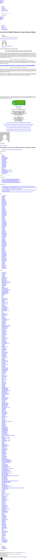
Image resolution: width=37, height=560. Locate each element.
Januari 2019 (4, 320)
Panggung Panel (4, 485)
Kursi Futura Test (4, 381)
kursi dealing (4, 375)
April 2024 (3, 273)
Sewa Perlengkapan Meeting (6, 535)
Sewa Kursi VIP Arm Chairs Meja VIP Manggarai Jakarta (11, 233)
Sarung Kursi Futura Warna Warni (7, 514)
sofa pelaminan (4, 556)
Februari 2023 (4, 285)
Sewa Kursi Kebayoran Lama (6, 525)
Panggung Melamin (5, 483)
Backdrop (3, 330)
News (3, 7)
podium (3, 496)
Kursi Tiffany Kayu (5, 422)
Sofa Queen (4, 558)
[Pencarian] (9, 229)
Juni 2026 (3, 251)
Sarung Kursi (4, 512)
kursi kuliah (3, 385)
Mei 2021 (3, 303)
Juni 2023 (3, 282)
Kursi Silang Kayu (5, 411)
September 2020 (4, 310)
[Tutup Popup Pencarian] (2, 14)
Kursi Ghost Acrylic (5, 382)
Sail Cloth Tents (4, 508)
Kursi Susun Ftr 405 (5, 414)
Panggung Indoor (4, 482)
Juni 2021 (3, 302)
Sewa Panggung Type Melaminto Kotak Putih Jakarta (10, 534)
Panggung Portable (5, 486)
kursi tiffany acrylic (5, 421)
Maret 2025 (3, 263)
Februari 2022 (4, 295)
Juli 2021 (3, 301)
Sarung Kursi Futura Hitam (6, 513)
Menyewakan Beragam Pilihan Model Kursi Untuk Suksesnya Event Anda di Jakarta (21, 240)
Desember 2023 (4, 276)
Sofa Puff (3, 557)
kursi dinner (4, 376)
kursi (2, 365)
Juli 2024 (3, 270)
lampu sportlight (4, 433)
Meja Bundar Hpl (4, 445)
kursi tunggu (4, 426)
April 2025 (3, 262)
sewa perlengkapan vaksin (6, 536)
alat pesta (4, 36)
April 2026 (3, 253)
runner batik (4, 507)
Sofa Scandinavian (5, 559)
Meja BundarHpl (4, 446)
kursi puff (3, 401)
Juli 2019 (3, 316)
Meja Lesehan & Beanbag (6, 461)
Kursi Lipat (3, 389)
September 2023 (4, 279)
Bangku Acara (4, 332)
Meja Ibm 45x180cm (5, 451)
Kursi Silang (4, 218)
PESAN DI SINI (4, 9)
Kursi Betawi (4, 372)
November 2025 (4, 257)
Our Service (4, 223)
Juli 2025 (3, 260)
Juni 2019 (3, 317)
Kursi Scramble (4, 217)
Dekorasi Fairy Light (5, 344)
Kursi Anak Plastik (5, 212)
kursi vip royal (4, 431)
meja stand (3, 469)
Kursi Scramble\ (4, 409)
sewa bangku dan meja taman (6, 516)
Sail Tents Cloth (4, 510)
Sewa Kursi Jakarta (5, 10)
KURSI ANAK (4, 369)
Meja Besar (3, 438)
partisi (3, 490)
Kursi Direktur (4, 214)
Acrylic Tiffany (4, 326)
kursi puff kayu (4, 402)
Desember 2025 (4, 256)
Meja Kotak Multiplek (5, 457)
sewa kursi (3, 517)
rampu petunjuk (4, 502)
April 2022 (3, 293)
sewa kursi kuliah (4, 526)
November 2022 (4, 288)
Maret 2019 (3, 319)
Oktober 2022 (4, 289)
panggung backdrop (5, 481)
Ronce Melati (4, 504)
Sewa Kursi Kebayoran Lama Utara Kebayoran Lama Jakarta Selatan (17, 65)
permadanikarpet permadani (6, 494)
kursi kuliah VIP (4, 387)
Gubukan (3, 355)
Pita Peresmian (4, 495)
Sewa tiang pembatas (5, 542)
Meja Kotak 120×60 (5, 456)
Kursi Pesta (3, 398)
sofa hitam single (4, 551)
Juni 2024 (3, 271)
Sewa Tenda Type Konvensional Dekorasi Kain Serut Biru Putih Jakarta (13, 541)
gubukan (3, 354)
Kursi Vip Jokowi (4, 429)
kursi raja (3, 405)
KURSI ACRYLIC (5, 211)
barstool (3, 340)
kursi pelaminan (4, 395)
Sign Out (3, 547)
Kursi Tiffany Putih (5, 423)
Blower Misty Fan (4, 342)
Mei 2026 (3, 252)
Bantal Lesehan (4, 338)
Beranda (3, 6)
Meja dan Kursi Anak (5, 447)
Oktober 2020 (4, 309)
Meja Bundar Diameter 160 (6, 444)
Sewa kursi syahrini (5, 528)
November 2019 (4, 312)
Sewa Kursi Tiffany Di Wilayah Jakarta (16, 242)
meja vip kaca (4, 473)
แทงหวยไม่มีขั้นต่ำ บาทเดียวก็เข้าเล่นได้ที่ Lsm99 (10, 241)
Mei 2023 (4, 40)
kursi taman (3, 416)
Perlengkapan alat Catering (6, 492)
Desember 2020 (4, 307)
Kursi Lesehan (4, 388)
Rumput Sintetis (4, 506)
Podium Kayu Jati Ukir (5, 499)
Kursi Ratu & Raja (5, 406)
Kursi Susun (4, 413)
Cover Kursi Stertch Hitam (6, 343)
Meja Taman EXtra (5, 470)
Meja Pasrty (4, 464)
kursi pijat (3, 399)
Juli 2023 (3, 281)
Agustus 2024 (4, 269)
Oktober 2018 (4, 322)
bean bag (3, 341)
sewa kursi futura (4, 521)
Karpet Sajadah (4, 364)
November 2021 (4, 297)
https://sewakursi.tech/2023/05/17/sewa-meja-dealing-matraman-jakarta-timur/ (18, 181)
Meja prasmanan (4, 465)
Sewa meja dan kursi (5, 530)
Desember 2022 (4, 287)
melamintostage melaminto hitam (7, 475)
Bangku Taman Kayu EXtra (6, 335)
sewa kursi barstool (5, 519)
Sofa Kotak (3, 552)
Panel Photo (4, 479)
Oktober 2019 (4, 313)
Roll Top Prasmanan (5, 503)
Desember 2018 (4, 321)
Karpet (3, 358)
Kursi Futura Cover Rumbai (6, 379)
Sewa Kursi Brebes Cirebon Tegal (7, 225)
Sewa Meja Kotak (4, 532)
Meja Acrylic (4, 435)
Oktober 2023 (4, 278)
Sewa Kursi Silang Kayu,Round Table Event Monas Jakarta (11, 235)
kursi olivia (3, 391)
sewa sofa (3, 537)
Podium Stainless (4, 500)
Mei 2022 (3, 292)
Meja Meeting (4, 462)
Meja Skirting (4, 468)
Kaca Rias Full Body (5, 357)
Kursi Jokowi (4, 383)
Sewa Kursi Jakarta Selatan (6, 524)
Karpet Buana (4, 359)
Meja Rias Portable (5, 467)
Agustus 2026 (4, 249)
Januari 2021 (4, 306)
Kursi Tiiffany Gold (5, 424)
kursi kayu (3, 384)
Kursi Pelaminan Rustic (5, 397)
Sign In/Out (3, 546)
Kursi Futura (4, 215)
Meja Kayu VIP (4, 454)
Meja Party (3, 463)
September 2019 (4, 314)
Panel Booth (4, 478)
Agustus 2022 (4, 290)
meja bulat (3, 439)
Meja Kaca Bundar (5, 452)
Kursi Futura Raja (4, 216)
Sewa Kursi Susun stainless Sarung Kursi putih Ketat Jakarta (11, 236)
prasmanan (3, 501)
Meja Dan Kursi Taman (5, 448)
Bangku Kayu (4, 333)
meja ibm (3, 450)
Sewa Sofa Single (4, 539)
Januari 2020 (4, 311)
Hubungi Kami (4, 15)
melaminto (3, 474)
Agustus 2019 (4, 315)
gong (2, 350)
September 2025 (4, 259)
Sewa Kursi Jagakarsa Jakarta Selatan (7, 522)
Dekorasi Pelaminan (5, 345)
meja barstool (4, 437)
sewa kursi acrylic (4, 518)
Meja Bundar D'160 (5, 443)
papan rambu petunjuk (5, 488)
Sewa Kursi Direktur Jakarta (6, 520)
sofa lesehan (4, 554)
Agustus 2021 (4, 300)
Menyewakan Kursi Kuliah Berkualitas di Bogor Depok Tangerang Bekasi (21, 245)
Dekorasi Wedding (5, 347)
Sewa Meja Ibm (4, 531)
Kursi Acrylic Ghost (5, 368)
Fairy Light (3, 348)
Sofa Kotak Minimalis (5, 553)
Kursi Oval (3, 394)
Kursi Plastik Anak (5, 400)
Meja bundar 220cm (5, 442)
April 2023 (3, 283)
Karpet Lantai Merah (5, 361)
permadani (3, 493)
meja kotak (3, 455)
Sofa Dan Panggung (5, 549)
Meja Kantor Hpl (4, 453)
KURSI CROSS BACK (5, 373)
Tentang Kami (4, 8)
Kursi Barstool (4, 213)
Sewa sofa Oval (4, 538)
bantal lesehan (4, 339)
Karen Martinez (4, 240)
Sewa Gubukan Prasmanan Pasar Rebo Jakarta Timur (13, 203)
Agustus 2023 (4, 280)
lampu (3, 432)
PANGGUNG (4, 480)
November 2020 (4, 308)
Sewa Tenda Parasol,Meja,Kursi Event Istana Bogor (10, 234)
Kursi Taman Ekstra (5, 418)
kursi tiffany (4, 420)
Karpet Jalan (4, 360)
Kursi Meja (3, 390)
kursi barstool (4, 371)
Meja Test (3, 471)
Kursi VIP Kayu (4, 220)
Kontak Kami (4, 210)
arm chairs (3, 329)
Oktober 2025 (4, 258)
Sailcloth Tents (4, 511)
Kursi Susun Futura (5, 415)
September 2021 (4, 299)
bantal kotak (4, 337)
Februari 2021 (4, 305)
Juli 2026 (3, 250)
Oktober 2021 (4, 298)
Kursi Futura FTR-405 (5, 380)
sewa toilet (3, 543)
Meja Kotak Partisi (5, 458)
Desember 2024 (4, 266)
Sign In (3, 545)
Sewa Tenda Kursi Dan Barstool (7, 540)
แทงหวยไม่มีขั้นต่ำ (5, 242)
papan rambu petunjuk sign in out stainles (8, 489)
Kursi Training (4, 425)
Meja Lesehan (4, 460)
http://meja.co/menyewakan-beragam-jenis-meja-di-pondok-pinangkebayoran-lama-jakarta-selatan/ (18, 178)
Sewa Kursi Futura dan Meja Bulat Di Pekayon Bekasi (28, 241)
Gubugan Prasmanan (5, 353)
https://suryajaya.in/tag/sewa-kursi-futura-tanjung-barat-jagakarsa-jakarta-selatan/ (18, 176)
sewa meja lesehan (5, 533)
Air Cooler (3, 327)
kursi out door (4, 392)
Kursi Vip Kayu (4, 430)
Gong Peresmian (4, 352)
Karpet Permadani (4, 362)
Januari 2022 (4, 296)
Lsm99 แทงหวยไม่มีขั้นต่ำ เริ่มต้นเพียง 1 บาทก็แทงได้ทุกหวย (12, 243)
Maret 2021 (3, 304)
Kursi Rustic (4, 407)
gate (2, 349)
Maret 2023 (3, 284)
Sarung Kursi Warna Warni (6, 515)
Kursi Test (3, 419)
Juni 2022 (3, 291)
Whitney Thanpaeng (5, 245)
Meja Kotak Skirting (5, 459)
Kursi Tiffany (4, 219)
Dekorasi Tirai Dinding (5, 346)
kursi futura (3, 378)
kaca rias (3, 356)
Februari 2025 (4, 264)
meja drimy (3, 449)
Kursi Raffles (4, 404)
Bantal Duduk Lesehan (5, 336)
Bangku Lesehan (4, 334)
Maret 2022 (3, 294)
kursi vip (3, 428)
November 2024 (4, 267)
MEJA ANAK (4, 436)
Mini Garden (4, 476)
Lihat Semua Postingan (3, 199)
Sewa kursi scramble (5, 527)
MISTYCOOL (4, 477)
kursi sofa (3, 412)
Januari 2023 (4, 286)
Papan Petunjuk (4, 487)
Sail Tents (3, 509)
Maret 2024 (3, 274)
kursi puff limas (4, 403)
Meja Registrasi (4, 466)
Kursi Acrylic (4, 367)
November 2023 (4, 277)
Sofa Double (4, 550)
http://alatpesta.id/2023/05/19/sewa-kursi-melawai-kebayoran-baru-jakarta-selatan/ (18, 183)
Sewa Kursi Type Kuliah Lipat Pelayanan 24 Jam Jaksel (10, 529)
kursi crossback (4, 374)
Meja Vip (3, 472)
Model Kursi (4, 221)
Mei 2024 (3, 272)
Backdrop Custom (4, 331)
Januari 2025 (4, 265)
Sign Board (3, 544)
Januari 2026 (4, 255)
